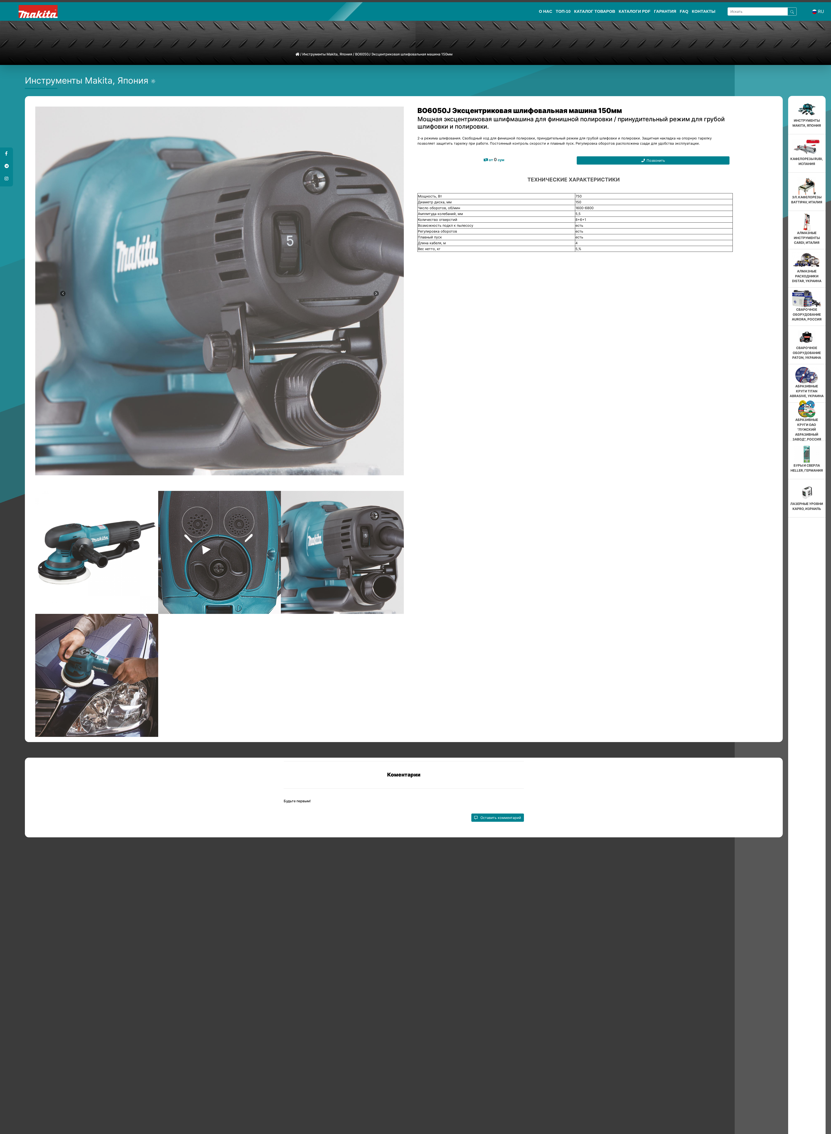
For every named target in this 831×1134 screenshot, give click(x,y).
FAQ (684, 11)
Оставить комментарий (500, 817)
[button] (6, 153)
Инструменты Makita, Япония (327, 54)
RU (821, 11)
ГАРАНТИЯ (665, 11)
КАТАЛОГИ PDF (635, 11)
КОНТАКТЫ (703, 11)
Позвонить (656, 160)
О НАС (545, 11)
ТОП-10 (563, 11)
